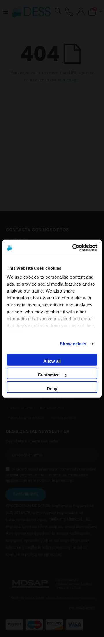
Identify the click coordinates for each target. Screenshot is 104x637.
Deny (52, 388)
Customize (49, 374)
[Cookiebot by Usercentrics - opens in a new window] (73, 248)
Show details (73, 343)
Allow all (52, 360)
